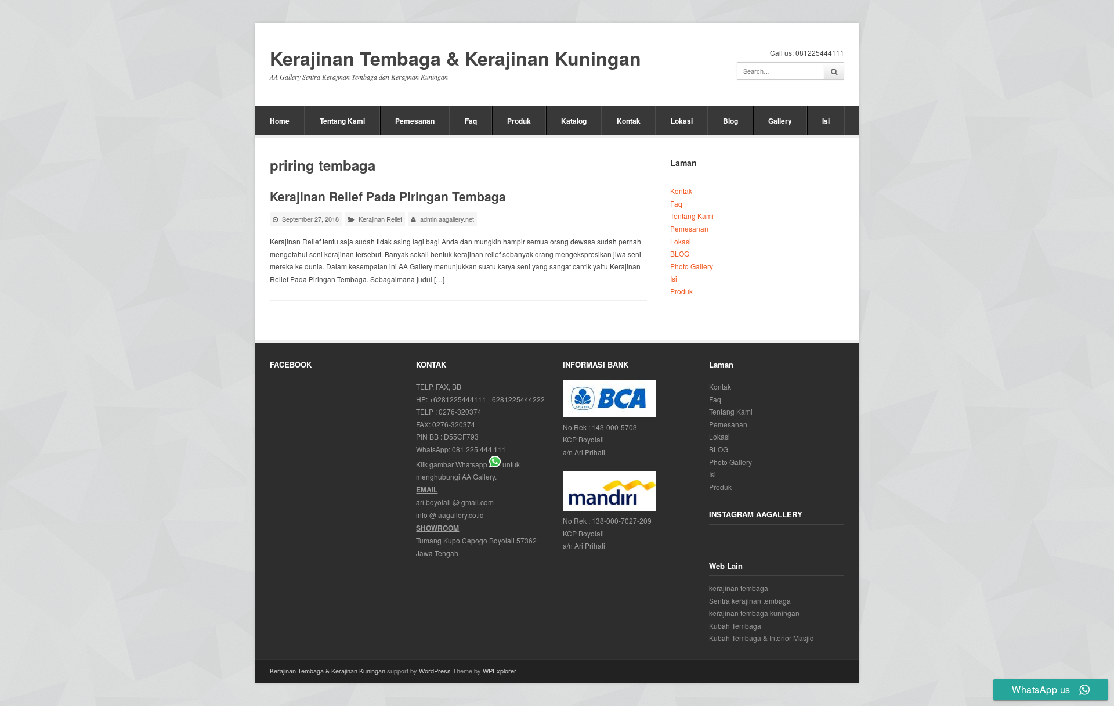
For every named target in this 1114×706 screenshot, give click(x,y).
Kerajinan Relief (380, 219)
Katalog (574, 121)
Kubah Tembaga (735, 626)
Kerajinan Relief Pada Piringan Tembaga (388, 196)
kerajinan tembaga (738, 588)
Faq (471, 121)
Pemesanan (415, 121)
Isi (826, 121)
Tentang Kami (342, 121)
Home (280, 121)
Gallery (780, 121)
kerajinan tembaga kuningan (754, 613)
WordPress (435, 670)
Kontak (629, 121)
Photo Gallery (691, 266)
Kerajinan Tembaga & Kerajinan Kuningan (455, 58)
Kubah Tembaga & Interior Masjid (761, 638)
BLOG (679, 253)
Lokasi (682, 121)
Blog (730, 121)
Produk (519, 121)
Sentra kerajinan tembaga (750, 601)
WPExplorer (499, 670)
